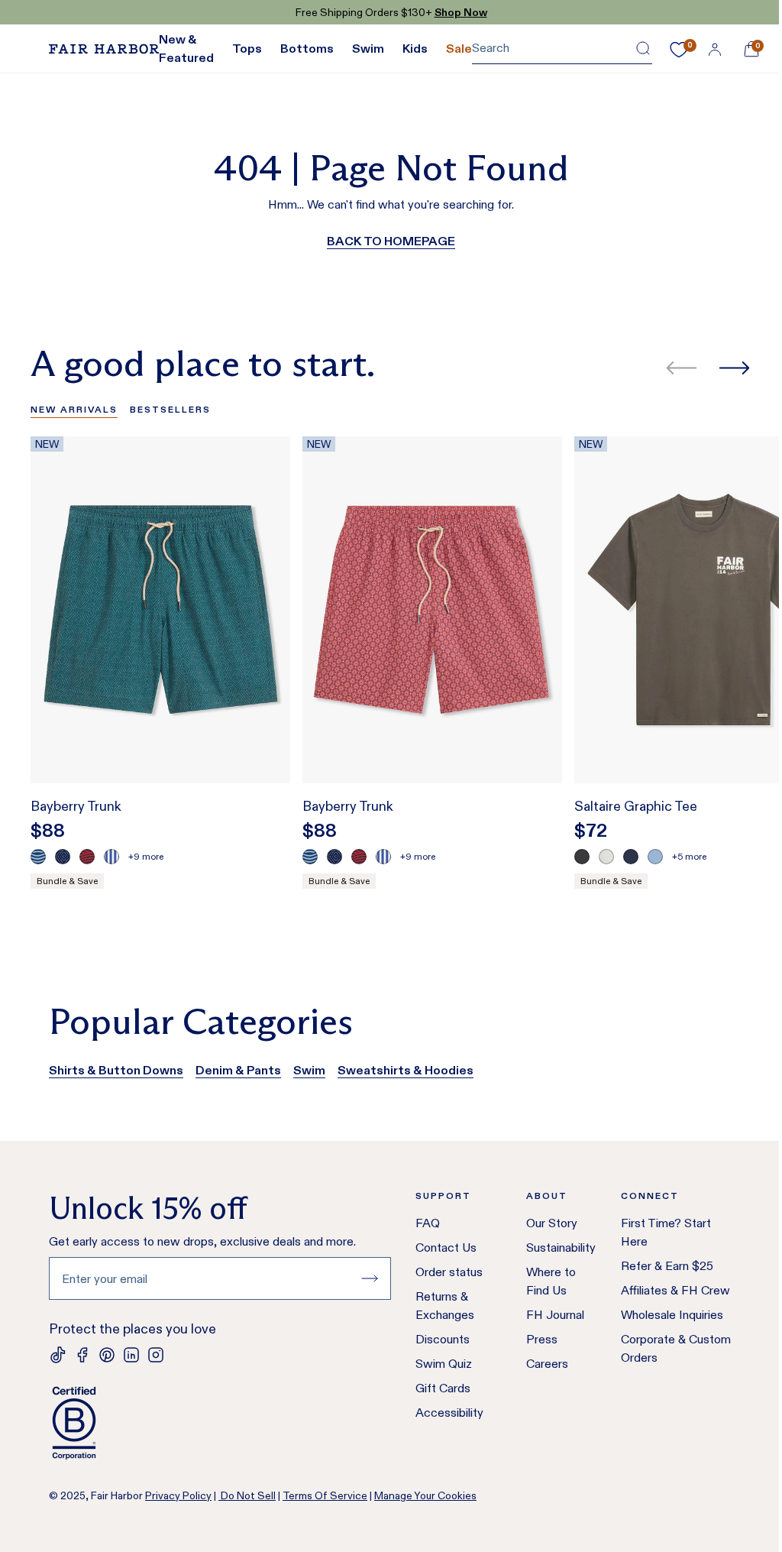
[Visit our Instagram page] (156, 1355)
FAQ (427, 1223)
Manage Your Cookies (425, 1495)
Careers (547, 1363)
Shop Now (461, 12)
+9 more (145, 856)
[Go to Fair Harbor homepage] (104, 49)
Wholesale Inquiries (672, 1314)
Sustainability (561, 1247)
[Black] (582, 856)
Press (541, 1339)
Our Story (551, 1223)
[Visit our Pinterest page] (107, 1355)
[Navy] (630, 856)
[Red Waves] (87, 856)
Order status (449, 1272)
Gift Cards (442, 1388)
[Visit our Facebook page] (82, 1355)
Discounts (442, 1339)
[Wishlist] (679, 49)
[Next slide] (734, 368)
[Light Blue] (655, 856)
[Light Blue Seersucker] (111, 856)
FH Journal (555, 1314)
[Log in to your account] (715, 49)
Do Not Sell (247, 1495)
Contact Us (446, 1247)
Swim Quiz (443, 1363)
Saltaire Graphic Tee (635, 806)
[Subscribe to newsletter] (369, 1278)
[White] (606, 856)
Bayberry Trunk (76, 806)
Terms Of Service (325, 1495)
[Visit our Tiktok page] (58, 1355)
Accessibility (449, 1412)
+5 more (689, 856)
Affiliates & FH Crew (675, 1290)
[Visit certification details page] (220, 1422)
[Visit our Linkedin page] (131, 1355)
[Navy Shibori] (62, 856)
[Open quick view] (262, 743)
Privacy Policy (178, 1495)
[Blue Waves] (38, 856)
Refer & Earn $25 (667, 1266)
